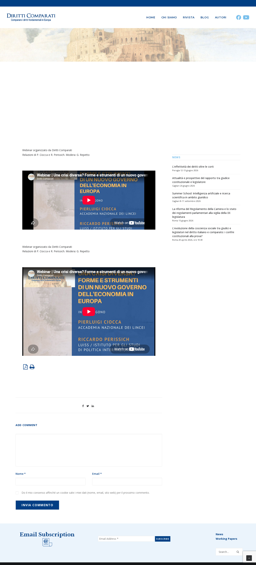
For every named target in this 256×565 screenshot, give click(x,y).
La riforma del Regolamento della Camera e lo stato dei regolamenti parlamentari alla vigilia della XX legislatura (204, 213)
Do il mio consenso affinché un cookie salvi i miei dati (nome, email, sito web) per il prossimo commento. (86, 492)
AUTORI (220, 17)
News (219, 534)
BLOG (205, 17)
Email (97, 473)
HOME (150, 17)
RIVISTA (189, 17)
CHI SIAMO (169, 17)
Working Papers (226, 538)
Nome (21, 473)
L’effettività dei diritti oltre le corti (193, 166)
